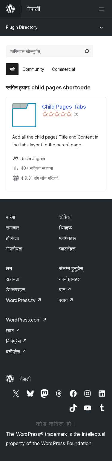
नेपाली (25, 379)
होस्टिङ (12, 238)
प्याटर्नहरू (67, 249)
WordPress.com (26, 320)
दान (65, 289)
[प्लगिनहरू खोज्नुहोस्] (87, 51)
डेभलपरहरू (15, 289)
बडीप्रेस (16, 352)
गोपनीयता (14, 249)
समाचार (12, 228)
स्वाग (66, 300)
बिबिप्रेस (16, 341)
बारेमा (10, 217)
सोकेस (64, 217)
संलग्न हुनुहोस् (71, 268)
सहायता (12, 279)
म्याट (13, 331)
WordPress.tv (24, 300)
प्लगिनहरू (67, 238)
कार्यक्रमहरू (70, 279)
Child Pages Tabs (64, 106)
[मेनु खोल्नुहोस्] (102, 9)
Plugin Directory (22, 27)
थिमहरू (65, 228)
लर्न (9, 268)
